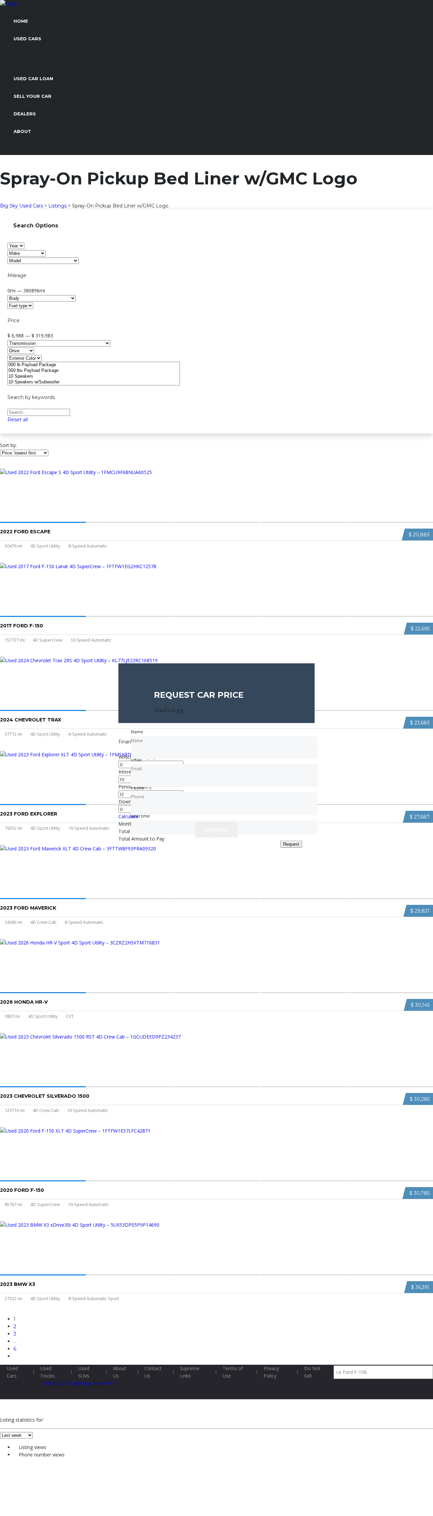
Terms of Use (233, 1372)
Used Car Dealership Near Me (78, 1383)
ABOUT (22, 131)
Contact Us (153, 1372)
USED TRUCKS (45, 58)
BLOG (34, 144)
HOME (21, 21)
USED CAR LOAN (33, 78)
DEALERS (25, 113)
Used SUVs (83, 1372)
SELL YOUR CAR (32, 96)
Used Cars (12, 1372)
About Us (119, 1372)
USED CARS (27, 38)
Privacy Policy (271, 1372)
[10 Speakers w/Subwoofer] (94, 382)
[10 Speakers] (94, 376)
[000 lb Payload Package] (94, 365)
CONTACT (39, 151)
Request (291, 844)
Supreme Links (190, 1372)
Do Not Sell (312, 1372)
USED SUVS (41, 66)
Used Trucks (47, 1372)
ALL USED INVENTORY (55, 51)
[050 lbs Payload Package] (94, 371)
